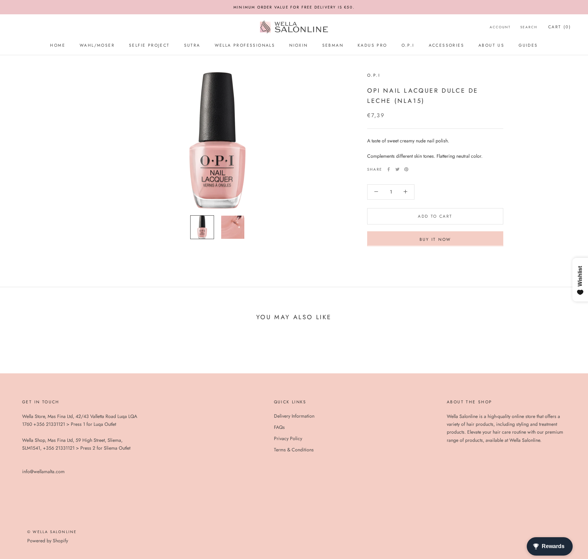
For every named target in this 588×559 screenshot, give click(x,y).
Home (57, 45)
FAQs (279, 427)
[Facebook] (389, 169)
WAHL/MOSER (97, 45)
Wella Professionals (245, 45)
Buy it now (435, 239)
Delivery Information (294, 416)
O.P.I (408, 45)
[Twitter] (397, 169)
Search (528, 27)
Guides (528, 45)
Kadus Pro (372, 45)
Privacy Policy (288, 438)
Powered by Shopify (47, 540)
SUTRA (192, 45)
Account (500, 27)
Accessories (446, 45)
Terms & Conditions (294, 449)
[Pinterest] (406, 169)
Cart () (559, 27)
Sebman (332, 45)
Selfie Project (149, 45)
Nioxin (298, 45)
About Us (491, 45)
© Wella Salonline (52, 531)
